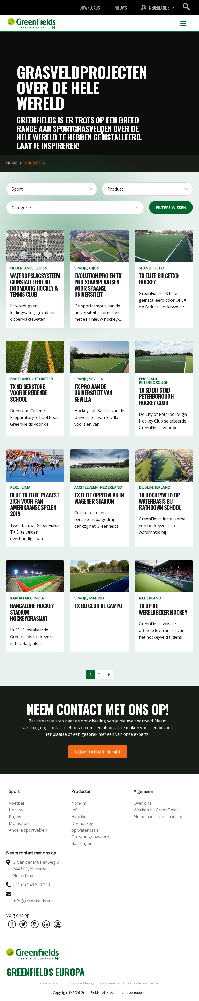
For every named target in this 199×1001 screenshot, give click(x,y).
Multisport (19, 823)
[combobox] (156, 7)
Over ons (142, 803)
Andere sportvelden (28, 830)
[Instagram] (34, 924)
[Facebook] (12, 924)
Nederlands (159, 8)
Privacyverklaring (80, 983)
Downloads (90, 8)
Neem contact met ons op (159, 816)
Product (115, 189)
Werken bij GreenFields (156, 810)
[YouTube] (57, 924)
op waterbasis (85, 830)
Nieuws (121, 8)
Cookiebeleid (50, 983)
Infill (75, 810)
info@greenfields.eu (32, 901)
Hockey (16, 810)
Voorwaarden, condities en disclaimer (129, 983)
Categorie (21, 207)
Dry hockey (82, 823)
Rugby (15, 816)
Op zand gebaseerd (90, 837)
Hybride (79, 816)
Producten (81, 791)
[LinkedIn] (46, 924)
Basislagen (82, 843)
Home (11, 162)
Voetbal (16, 803)
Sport (17, 189)
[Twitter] (23, 924)
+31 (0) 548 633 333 (31, 885)
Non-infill (80, 803)
